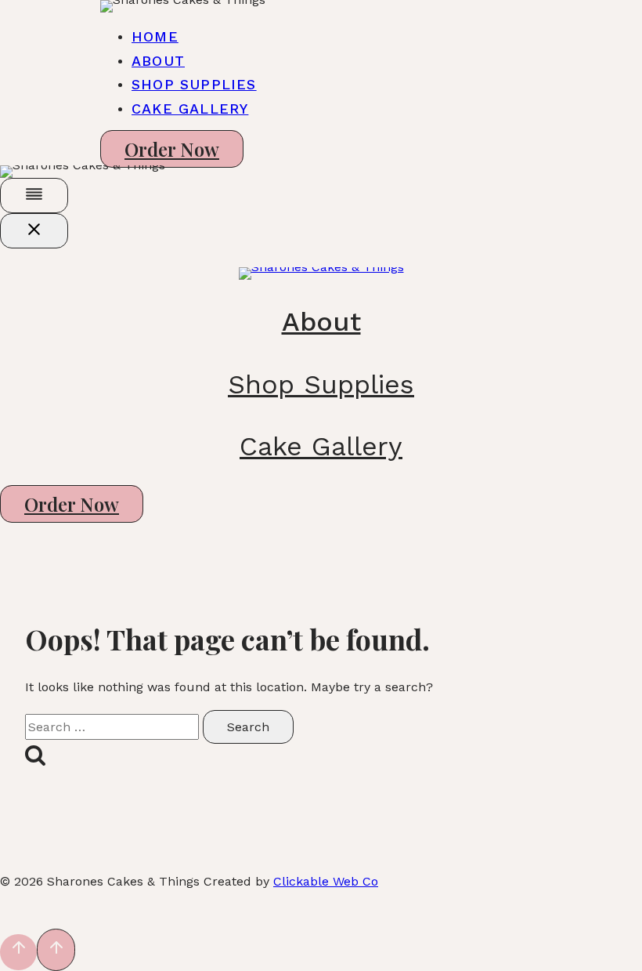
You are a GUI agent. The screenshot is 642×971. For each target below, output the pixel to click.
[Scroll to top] (18, 952)
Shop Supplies (194, 84)
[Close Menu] (34, 230)
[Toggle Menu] (34, 195)
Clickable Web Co (325, 881)
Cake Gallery (190, 108)
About (158, 61)
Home (155, 36)
